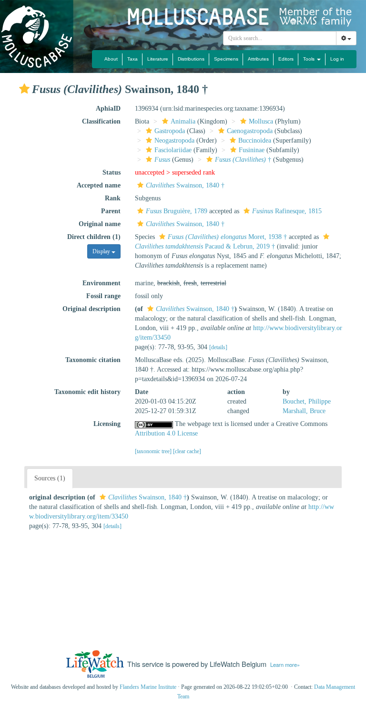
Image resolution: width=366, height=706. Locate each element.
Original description (91, 308)
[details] (218, 347)
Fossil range (103, 296)
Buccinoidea (254, 140)
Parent (111, 211)
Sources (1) (49, 478)
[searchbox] (280, 38)
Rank (113, 198)
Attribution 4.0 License (166, 433)
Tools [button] (309, 59)
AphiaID (108, 108)
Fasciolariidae (173, 150)
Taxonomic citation (93, 359)
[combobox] (279, 38)
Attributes (258, 59)
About (111, 59)
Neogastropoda (174, 140)
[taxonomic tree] (154, 451)
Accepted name (99, 185)
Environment (101, 283)
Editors (286, 59)
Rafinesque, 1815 (287, 211)
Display (102, 251)
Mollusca (261, 121)
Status (111, 172)
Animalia (183, 121)
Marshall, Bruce (304, 411)
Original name (100, 224)
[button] (24, 88)
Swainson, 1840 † (185, 185)
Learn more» (285, 664)
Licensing (107, 423)
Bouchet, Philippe (307, 401)
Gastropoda (169, 131)
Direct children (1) (94, 236)
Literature (157, 59)
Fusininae (251, 150)
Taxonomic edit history (87, 391)
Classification (101, 121)
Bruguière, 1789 (176, 211)
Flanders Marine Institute (148, 687)
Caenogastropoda (250, 131)
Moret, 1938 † (227, 236)
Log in (337, 59)
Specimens (226, 59)
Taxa (132, 59)
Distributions (191, 59)
